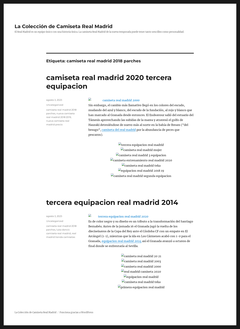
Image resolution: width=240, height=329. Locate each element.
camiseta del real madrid (119, 129)
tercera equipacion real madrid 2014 (112, 202)
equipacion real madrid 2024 (121, 241)
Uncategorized (54, 104)
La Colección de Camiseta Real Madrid (63, 26)
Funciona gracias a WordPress (76, 312)
